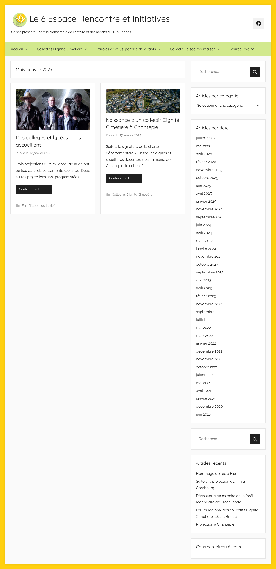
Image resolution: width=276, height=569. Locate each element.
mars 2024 (204, 240)
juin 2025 (203, 185)
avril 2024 (204, 233)
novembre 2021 (209, 359)
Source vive (239, 49)
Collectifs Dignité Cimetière (60, 49)
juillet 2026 (205, 138)
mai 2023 (203, 280)
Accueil (17, 49)
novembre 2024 (209, 209)
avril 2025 (204, 193)
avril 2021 (203, 390)
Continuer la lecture (34, 189)
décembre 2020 (209, 406)
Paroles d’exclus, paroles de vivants (126, 49)
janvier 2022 (206, 343)
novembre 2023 (209, 256)
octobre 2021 (207, 367)
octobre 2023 (207, 264)
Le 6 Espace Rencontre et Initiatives (99, 18)
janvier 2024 (206, 248)
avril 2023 (204, 288)
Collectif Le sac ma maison (193, 49)
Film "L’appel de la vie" (38, 206)
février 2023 (206, 296)
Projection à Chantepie (215, 524)
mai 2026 (203, 146)
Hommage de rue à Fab (216, 473)
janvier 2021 (206, 398)
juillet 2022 (205, 320)
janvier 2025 (206, 201)
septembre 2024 (209, 217)
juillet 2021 (205, 375)
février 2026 (206, 162)
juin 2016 (203, 414)
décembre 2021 (209, 351)
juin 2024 (203, 225)
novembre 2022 (209, 304)
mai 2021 (203, 383)
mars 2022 (204, 335)
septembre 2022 (209, 312)
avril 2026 (204, 154)
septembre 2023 (209, 272)
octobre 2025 (207, 177)
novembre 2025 (209, 170)
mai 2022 (203, 327)
